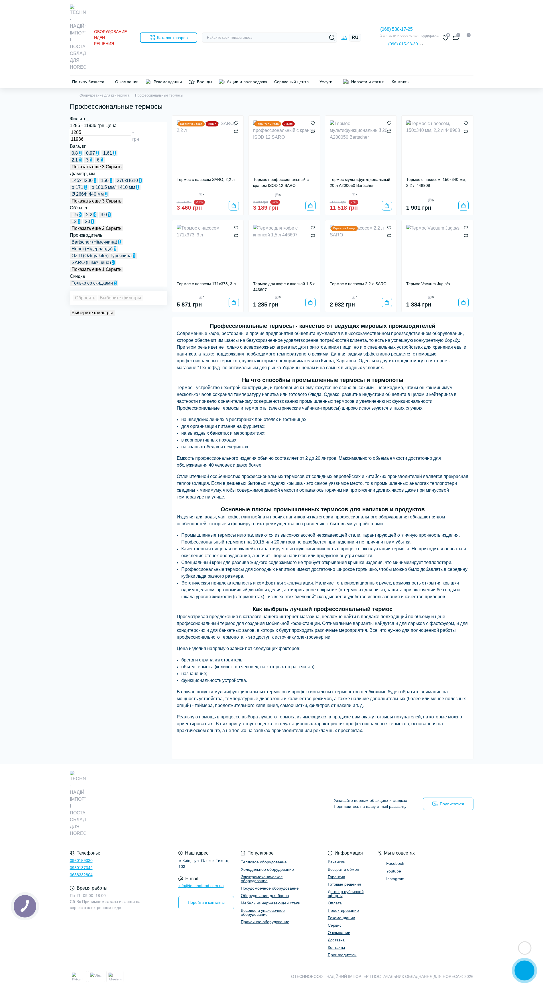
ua (344, 37)
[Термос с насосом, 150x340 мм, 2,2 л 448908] (437, 146)
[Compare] (236, 131)
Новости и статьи (368, 81)
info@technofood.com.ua (201, 885)
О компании (127, 81)
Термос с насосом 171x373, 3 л (206, 283)
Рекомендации (168, 81)
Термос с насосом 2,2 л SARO (358, 283)
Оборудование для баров (265, 895)
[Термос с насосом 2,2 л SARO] (361, 251)
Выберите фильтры (120, 297)
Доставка (336, 940)
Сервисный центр (291, 81)
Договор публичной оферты (346, 893)
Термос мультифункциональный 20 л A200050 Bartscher (360, 182)
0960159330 (81, 860)
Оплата (335, 903)
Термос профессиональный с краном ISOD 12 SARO (281, 182)
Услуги (326, 81)
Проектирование (343, 910)
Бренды (204, 81)
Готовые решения (344, 884)
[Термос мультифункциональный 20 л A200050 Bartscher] (361, 146)
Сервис (334, 925)
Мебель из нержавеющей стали (270, 903)
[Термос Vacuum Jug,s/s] (437, 251)
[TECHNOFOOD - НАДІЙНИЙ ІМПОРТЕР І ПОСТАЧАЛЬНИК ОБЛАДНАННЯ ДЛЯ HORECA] (169, 804)
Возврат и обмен (343, 869)
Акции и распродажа (247, 81)
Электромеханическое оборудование (262, 878)
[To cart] (234, 206)
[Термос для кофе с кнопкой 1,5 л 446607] (284, 251)
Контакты (401, 81)
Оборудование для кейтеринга (104, 95)
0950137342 (81, 867)
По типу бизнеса (88, 81)
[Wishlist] (236, 123)
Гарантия (336, 876)
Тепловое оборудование (264, 862)
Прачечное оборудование (265, 921)
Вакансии (336, 862)
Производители (342, 955)
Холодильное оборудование (267, 869)
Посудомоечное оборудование (270, 888)
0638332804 (81, 874)
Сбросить (85, 297)
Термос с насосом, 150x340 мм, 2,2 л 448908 (436, 182)
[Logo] (78, 38)
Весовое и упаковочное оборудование (263, 912)
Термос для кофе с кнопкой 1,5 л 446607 (284, 286)
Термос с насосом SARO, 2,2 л (206, 179)
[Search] (332, 37)
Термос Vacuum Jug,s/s (428, 283)
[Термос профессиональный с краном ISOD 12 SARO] (284, 146)
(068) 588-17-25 (396, 29)
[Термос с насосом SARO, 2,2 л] (208, 146)
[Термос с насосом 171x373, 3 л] (208, 251)
